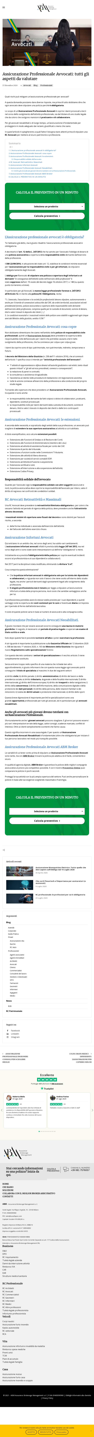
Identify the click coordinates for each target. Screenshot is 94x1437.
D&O (4, 1251)
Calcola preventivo (46, 216)
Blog (36, 85)
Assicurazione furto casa (13, 1377)
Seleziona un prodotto (46, 206)
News (9, 1001)
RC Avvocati (7, 1291)
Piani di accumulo (10, 1359)
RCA (4, 1334)
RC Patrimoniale (14, 1011)
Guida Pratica (13, 934)
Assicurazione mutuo (12, 1374)
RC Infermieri (8, 1301)
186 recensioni (57, 1084)
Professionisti (46, 85)
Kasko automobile (10, 1327)
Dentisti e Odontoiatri (18, 977)
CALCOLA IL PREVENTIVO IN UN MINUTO (28, 177)
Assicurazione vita (17, 941)
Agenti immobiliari (17, 958)
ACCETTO (31, 1432)
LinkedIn (15, 1033)
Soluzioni (7, 1190)
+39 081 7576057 (80, 1170)
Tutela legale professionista (15, 1310)
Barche (13, 944)
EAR (4, 1273)
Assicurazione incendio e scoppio (17, 1380)
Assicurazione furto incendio (15, 1324)
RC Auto (13, 947)
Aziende (11, 927)
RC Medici (6, 1304)
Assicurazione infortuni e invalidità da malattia (23, 1346)
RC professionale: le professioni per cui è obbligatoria (60, 895)
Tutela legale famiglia (12, 1362)
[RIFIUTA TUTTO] (91, 1431)
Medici (12, 996)
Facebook (15, 1030)
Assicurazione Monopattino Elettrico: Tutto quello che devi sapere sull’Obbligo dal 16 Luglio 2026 (61, 868)
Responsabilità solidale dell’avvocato (27, 159)
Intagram (15, 1037)
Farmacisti (14, 983)
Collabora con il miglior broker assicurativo (28, 1193)
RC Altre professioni (11, 1307)
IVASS (26, 1231)
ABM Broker (29, 756)
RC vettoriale (8, 1331)
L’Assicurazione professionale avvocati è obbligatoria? (33, 150)
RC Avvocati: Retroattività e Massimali (26, 162)
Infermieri (14, 989)
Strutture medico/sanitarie (14, 1276)
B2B (10, 1006)
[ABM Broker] (47, 7)
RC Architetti (8, 1288)
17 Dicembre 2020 (10, 85)
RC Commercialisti (10, 1294)
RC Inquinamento (10, 1257)
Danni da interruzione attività (15, 1263)
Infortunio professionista (14, 1313)
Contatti (7, 1196)
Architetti (13, 961)
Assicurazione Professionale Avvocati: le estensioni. (31, 156)
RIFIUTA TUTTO (45, 1432)
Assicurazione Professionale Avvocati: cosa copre (31, 153)
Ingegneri (13, 992)
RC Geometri (8, 1297)
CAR (4, 1270)
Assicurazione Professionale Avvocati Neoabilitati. (31, 168)
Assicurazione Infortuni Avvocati (24, 165)
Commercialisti (16, 970)
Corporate (12, 931)
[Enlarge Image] (47, 42)
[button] (92, 1110)
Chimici (13, 967)
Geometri (13, 986)
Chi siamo (7, 1187)
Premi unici (7, 1352)
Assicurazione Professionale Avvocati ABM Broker (31, 174)
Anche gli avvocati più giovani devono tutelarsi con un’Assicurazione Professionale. (45, 171)
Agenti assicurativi (17, 955)
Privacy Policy (47, 1398)
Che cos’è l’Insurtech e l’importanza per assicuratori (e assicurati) (61, 882)
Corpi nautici (8, 1321)
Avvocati (27, 85)
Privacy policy (61, 1432)
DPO (12, 980)
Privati (10, 937)
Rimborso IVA (8, 1266)
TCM (4, 1355)
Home (5, 1184)
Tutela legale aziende (12, 1260)
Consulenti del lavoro (18, 973)
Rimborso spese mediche (13, 1349)
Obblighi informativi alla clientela (78, 1395)
